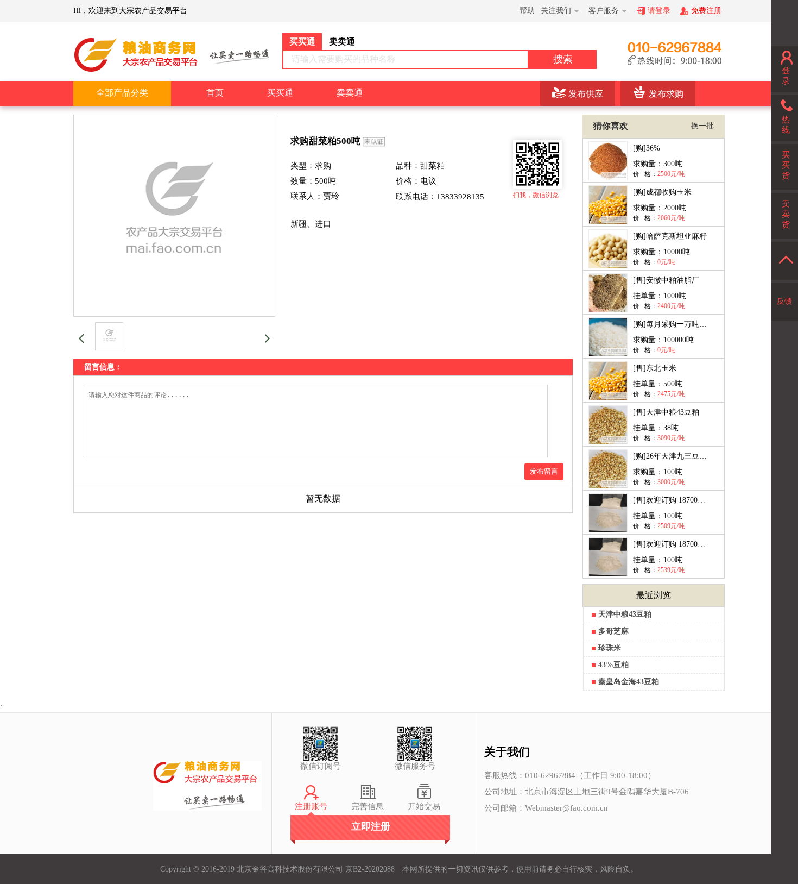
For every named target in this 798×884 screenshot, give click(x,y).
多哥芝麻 (613, 631)
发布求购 (666, 93)
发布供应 (585, 93)
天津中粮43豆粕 (624, 614)
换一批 (702, 126)
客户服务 (603, 11)
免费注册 (706, 11)
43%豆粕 (613, 665)
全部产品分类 (122, 92)
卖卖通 (350, 92)
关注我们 (556, 11)
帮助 (527, 11)
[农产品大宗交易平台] (171, 54)
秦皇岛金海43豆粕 (628, 682)
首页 (215, 92)
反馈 (784, 301)
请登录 (659, 11)
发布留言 (544, 471)
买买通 (280, 92)
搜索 (563, 59)
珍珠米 (609, 648)
